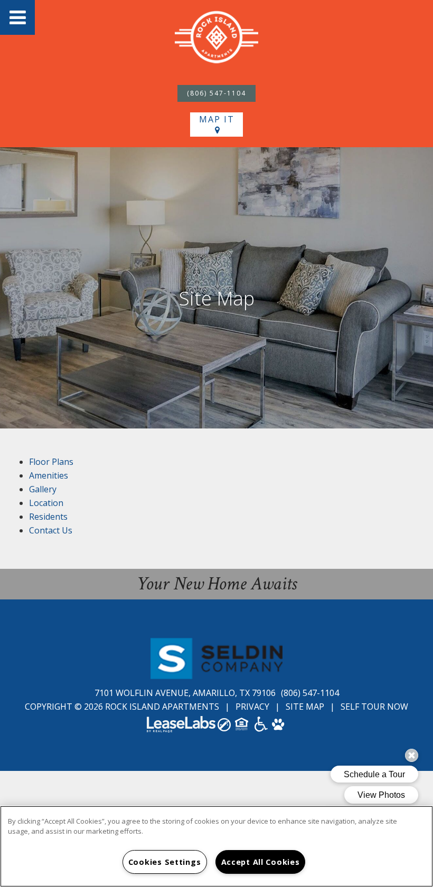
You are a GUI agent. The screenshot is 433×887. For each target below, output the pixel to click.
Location (46, 503)
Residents (48, 516)
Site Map (305, 706)
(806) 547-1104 (216, 93)
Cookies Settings (164, 862)
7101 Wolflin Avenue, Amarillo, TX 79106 (186, 693)
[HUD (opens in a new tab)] (242, 727)
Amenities (48, 475)
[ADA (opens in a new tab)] (261, 728)
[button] (17, 17)
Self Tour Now (374, 706)
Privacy (252, 706)
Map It (216, 119)
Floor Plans (51, 462)
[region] (216, 846)
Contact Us (50, 530)
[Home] (216, 38)
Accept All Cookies (260, 862)
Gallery (43, 489)
